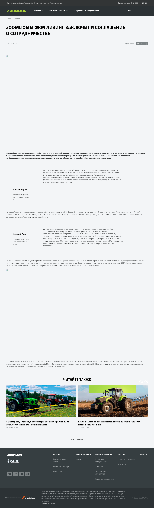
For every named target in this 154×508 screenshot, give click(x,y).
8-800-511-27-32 (140, 3)
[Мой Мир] (142, 43)
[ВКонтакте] (138, 43)
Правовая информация (48, 503)
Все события (77, 439)
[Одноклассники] (146, 43)
